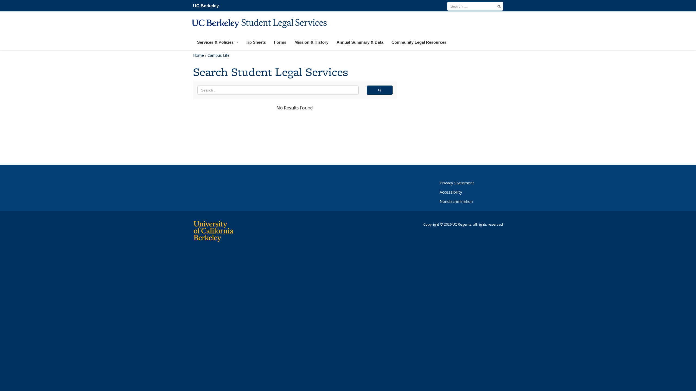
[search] (499, 6)
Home (198, 55)
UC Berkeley (206, 6)
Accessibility (451, 192)
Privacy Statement (457, 182)
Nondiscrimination (456, 201)
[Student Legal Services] (260, 32)
